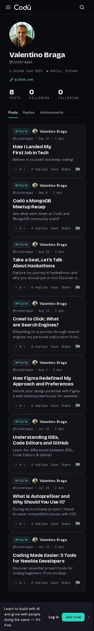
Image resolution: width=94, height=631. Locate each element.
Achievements (51, 112)
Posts (13, 112)
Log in (54, 617)
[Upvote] (16, 169)
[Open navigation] (8, 7)
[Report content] (78, 169)
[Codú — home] (22, 7)
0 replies (39, 169)
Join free (73, 617)
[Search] (82, 7)
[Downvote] (24, 169)
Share (65, 169)
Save (54, 169)
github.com (24, 80)
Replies (29, 112)
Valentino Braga (53, 131)
